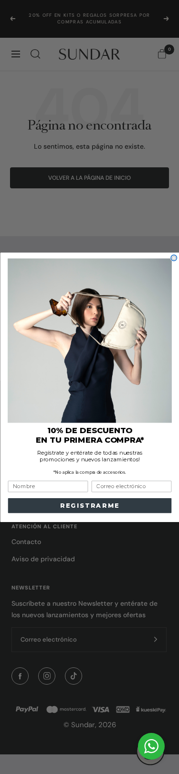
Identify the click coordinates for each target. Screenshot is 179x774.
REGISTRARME (89, 505)
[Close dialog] (174, 258)
